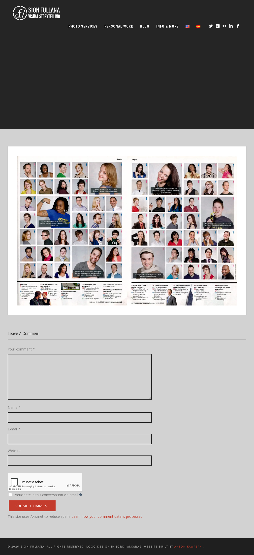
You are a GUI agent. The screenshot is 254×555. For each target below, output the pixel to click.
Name (14, 407)
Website (14, 450)
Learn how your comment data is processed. (107, 516)
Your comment (21, 349)
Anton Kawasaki (188, 546)
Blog (144, 26)
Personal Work (118, 26)
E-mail (14, 429)
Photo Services (82, 26)
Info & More (167, 26)
